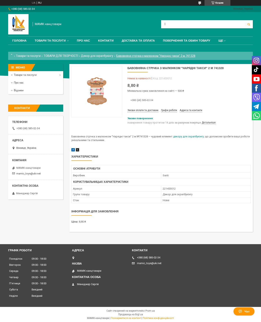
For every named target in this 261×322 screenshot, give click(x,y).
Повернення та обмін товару (186, 40)
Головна (19, 40)
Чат (247, 311)
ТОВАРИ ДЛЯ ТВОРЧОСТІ (61, 55)
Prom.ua (150, 310)
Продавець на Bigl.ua (130, 314)
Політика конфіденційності (158, 318)
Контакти (106, 40)
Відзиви (18, 90)
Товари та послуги (50, 40)
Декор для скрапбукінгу (97, 55)
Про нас (83, 40)
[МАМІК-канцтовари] (18, 24)
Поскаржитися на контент (126, 318)
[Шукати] (249, 24)
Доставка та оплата (138, 40)
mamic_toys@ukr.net (28, 173)
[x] (77, 150)
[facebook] (73, 150)
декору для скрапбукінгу (188, 136)
